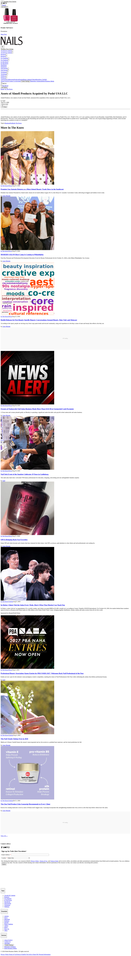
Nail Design (4, 68)
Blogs (37, 79)
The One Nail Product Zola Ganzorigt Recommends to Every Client (25, 804)
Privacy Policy (5, 954)
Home (2, 89)
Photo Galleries (27, 79)
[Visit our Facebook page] (1, 3)
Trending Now (8, 1)
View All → (4, 836)
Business (3, 54)
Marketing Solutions (36, 81)
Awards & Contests (6, 51)
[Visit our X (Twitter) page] (2, 3)
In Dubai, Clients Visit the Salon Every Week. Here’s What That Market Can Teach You (33, 605)
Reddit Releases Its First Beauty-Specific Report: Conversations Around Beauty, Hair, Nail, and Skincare (39, 320)
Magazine (11, 79)
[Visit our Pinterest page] (5, 3)
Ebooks (21, 79)
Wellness (3, 76)
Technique (4, 72)
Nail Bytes (4, 65)
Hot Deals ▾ (4, 7)
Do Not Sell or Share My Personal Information (37, 954)
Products (16, 79)
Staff (3, 480)
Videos (34, 79)
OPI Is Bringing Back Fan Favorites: (14, 540)
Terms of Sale (20, 954)
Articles (14, 1)
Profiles (12, 123)
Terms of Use (12, 954)
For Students (4, 58)
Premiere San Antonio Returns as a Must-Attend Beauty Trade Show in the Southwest (32, 189)
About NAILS (5, 81)
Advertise (18, 81)
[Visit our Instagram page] (6, 3)
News (6, 79)
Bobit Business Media (48, 81)
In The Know (4, 62)
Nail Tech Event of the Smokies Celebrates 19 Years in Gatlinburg (24, 474)
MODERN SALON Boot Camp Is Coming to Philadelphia (22, 254)
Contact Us (12, 81)
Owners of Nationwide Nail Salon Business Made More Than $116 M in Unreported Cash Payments (37, 409)
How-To (41, 79)
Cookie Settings (25, 81)
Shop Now (4, 34)
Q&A (45, 79)
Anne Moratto (6, 195)
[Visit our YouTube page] (3, 3)
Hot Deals (4, 87)
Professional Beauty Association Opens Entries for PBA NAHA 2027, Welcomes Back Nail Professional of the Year (42, 673)
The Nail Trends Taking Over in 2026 (14, 739)
